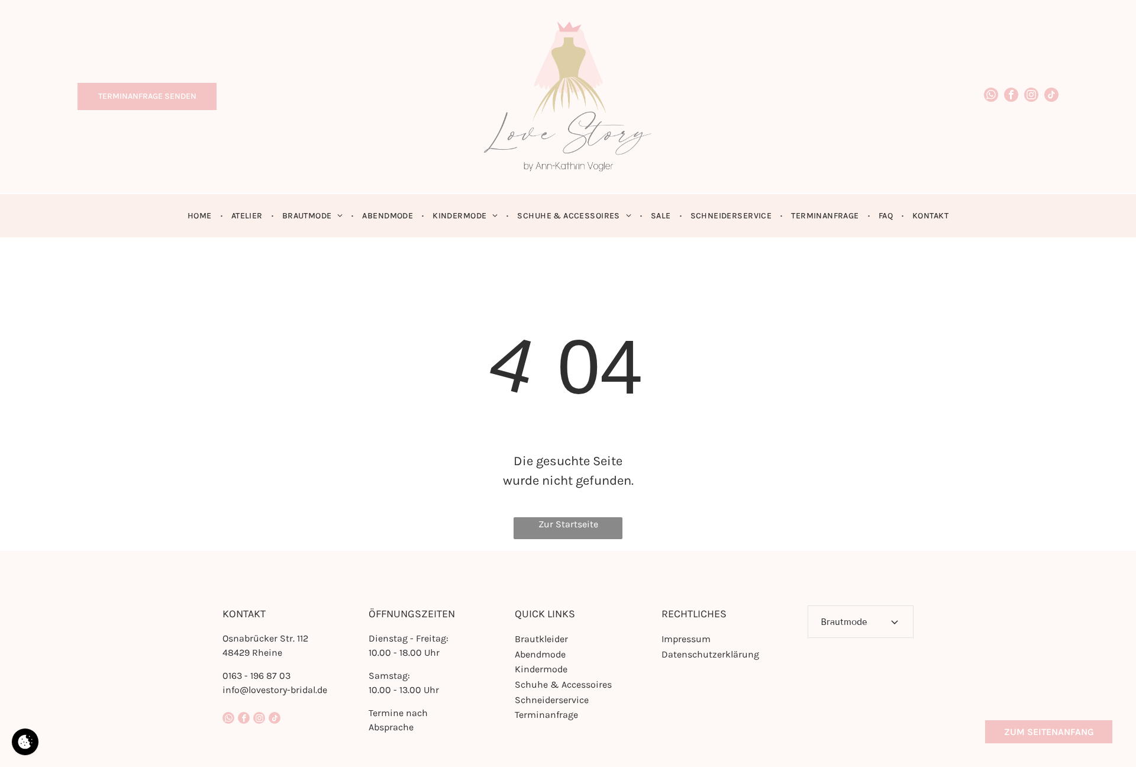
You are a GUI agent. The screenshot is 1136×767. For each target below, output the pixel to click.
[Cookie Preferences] (25, 742)
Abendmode (540, 654)
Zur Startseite (568, 524)
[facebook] (1011, 96)
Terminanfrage (546, 714)
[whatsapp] (991, 96)
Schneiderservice (552, 699)
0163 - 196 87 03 (256, 675)
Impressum (686, 638)
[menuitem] (200, 215)
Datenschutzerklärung (710, 654)
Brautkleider (541, 638)
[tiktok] (1051, 96)
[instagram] (1031, 96)
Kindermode (541, 669)
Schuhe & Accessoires (563, 684)
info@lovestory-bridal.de (274, 689)
